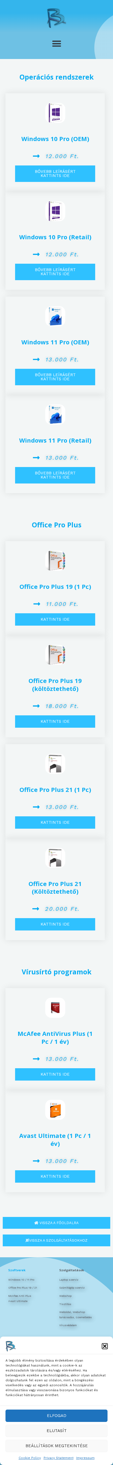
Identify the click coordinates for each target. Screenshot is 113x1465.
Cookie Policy (30, 1458)
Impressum (85, 1458)
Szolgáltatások (71, 1270)
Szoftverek (17, 1270)
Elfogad (56, 1415)
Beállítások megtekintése (57, 1445)
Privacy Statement (59, 1458)
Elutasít (57, 1430)
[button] (105, 1346)
